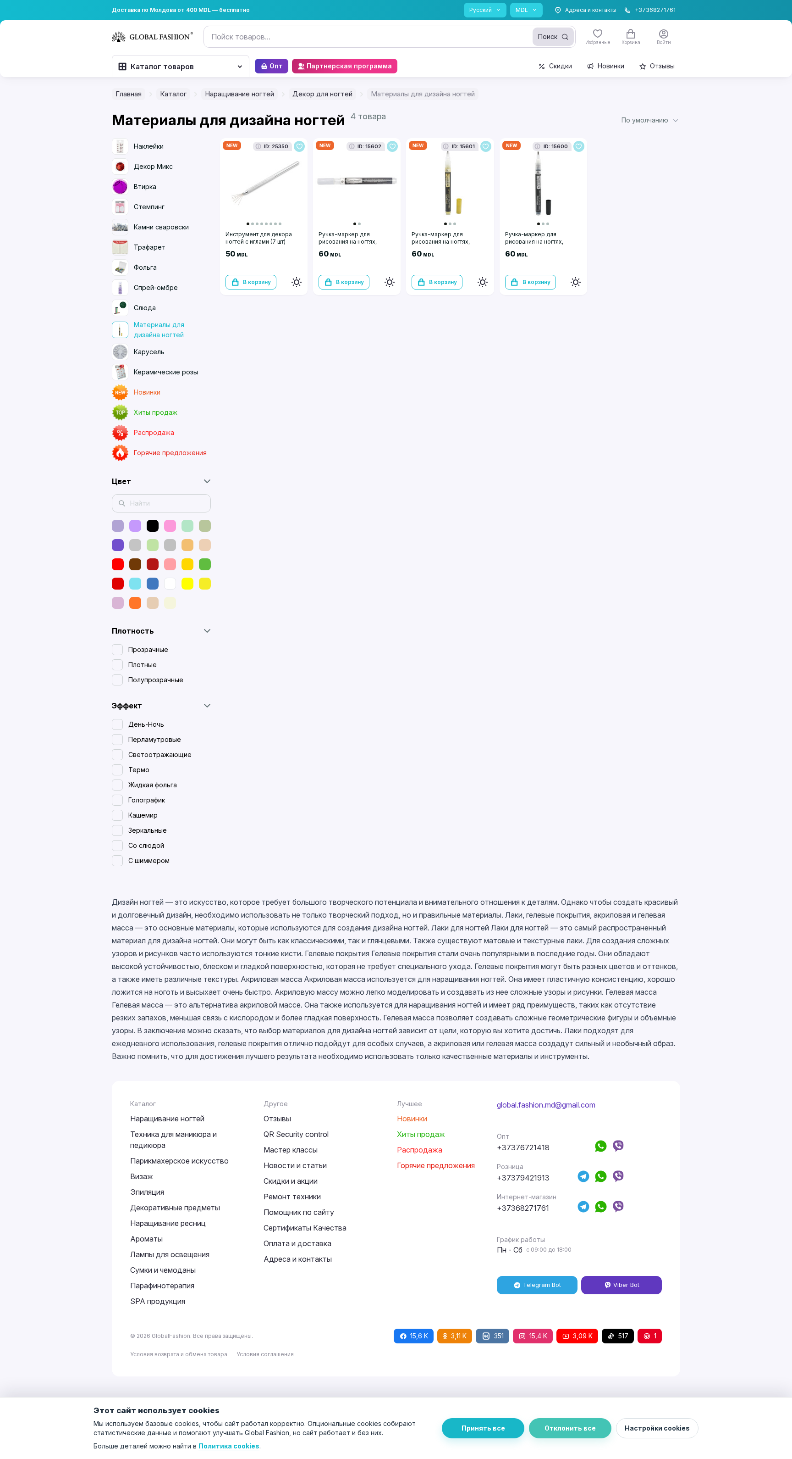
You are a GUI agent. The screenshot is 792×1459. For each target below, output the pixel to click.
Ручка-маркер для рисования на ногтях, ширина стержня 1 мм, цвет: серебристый (356, 245)
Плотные (142, 664)
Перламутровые (154, 739)
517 (623, 1336)
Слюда (145, 308)
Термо (138, 770)
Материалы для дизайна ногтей (159, 330)
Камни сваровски (161, 227)
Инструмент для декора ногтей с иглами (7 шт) (259, 238)
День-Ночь (146, 724)
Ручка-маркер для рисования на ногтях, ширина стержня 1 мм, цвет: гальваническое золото (449, 245)
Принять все (483, 1428)
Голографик (146, 800)
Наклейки (149, 146)
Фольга (145, 267)
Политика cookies (228, 1446)
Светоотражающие (160, 754)
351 (499, 1336)
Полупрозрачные (155, 680)
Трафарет (149, 247)
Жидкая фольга (152, 785)
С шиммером (149, 860)
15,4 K (538, 1336)
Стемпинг (149, 207)
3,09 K (583, 1336)
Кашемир (143, 815)
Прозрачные (148, 649)
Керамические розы (166, 372)
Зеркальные (147, 830)
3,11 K (459, 1336)
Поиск (547, 36)
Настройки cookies (657, 1428)
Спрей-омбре (156, 287)
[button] (651, 120)
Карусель (149, 352)
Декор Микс (153, 166)
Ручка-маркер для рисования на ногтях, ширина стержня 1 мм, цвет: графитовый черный (542, 245)
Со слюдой (146, 845)
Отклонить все (570, 1428)
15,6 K (419, 1336)
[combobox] (390, 37)
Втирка (145, 186)
